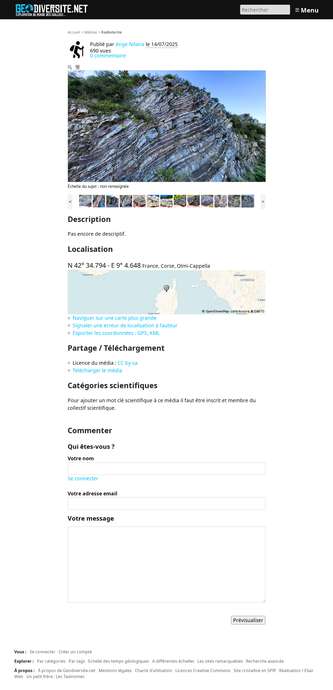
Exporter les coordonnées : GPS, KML (116, 332)
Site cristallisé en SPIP (255, 670)
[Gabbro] (85, 200)
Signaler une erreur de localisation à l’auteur (125, 325)
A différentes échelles (173, 661)
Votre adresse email (92, 493)
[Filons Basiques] (99, 200)
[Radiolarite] (220, 200)
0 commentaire (108, 55)
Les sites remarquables (220, 661)
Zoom (70, 67)
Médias (90, 32)
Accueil (74, 32)
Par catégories (51, 661)
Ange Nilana (130, 44)
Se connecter (83, 478)
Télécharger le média (78, 67)
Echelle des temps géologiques (118, 661)
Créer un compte (75, 652)
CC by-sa (128, 362)
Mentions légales (115, 670)
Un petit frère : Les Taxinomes (55, 676)
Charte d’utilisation (153, 670)
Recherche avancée (265, 661)
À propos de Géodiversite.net (66, 670)
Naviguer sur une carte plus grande (115, 317)
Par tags (77, 661)
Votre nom (81, 458)
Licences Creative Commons (202, 670)
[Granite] (139, 200)
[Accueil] (54, 8)
